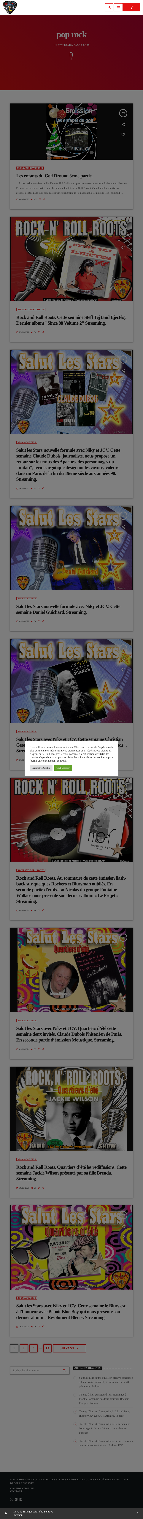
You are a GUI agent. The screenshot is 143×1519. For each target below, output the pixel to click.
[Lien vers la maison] (10, 7)
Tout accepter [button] (63, 767)
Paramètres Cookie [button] (41, 767)
